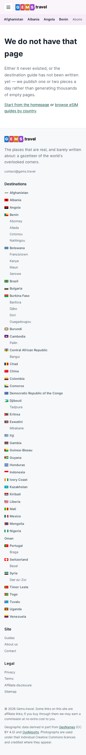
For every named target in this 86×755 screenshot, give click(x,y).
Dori (13, 315)
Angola (49, 19)
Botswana (17, 248)
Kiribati (15, 494)
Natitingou (17, 240)
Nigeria (15, 531)
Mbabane (17, 428)
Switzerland (19, 559)
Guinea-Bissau (21, 450)
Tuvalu (15, 602)
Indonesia (17, 472)
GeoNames (67, 727)
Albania (33, 19)
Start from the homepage (26, 105)
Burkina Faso (20, 296)
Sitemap (10, 691)
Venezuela (18, 616)
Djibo (13, 308)
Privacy (9, 672)
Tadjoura (16, 407)
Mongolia (17, 523)
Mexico (15, 516)
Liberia (15, 501)
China (14, 371)
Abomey (78, 19)
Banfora (15, 302)
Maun (14, 267)
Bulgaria (16, 288)
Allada (14, 228)
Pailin (13, 343)
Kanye (14, 261)
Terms (9, 678)
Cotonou (16, 234)
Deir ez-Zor (18, 580)
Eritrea (15, 414)
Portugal (16, 545)
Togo (14, 594)
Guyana (15, 457)
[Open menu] (8, 7)
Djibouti (16, 400)
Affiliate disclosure (18, 685)
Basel (14, 566)
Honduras (17, 465)
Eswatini (16, 422)
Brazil (14, 281)
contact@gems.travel (19, 171)
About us (11, 644)
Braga (14, 552)
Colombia (17, 378)
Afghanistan (13, 19)
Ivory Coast (18, 479)
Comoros (17, 386)
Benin (63, 19)
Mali (13, 509)
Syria (13, 573)
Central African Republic (28, 350)
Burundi (16, 329)
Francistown (19, 254)
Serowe (15, 274)
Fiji (12, 435)
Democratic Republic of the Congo (36, 393)
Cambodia (17, 336)
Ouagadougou (20, 321)
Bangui (15, 356)
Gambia (15, 443)
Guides (9, 638)
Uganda (16, 609)
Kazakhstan (19, 487)
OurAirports (30, 732)
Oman (8, 538)
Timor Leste (19, 587)
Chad (14, 364)
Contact (10, 651)
